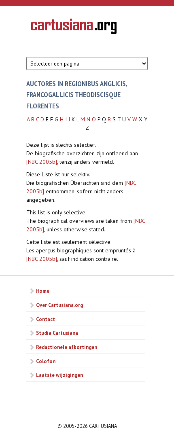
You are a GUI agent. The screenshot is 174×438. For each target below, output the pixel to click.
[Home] (73, 27)
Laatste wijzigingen (59, 375)
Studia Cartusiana (57, 333)
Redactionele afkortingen (66, 347)
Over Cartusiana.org (59, 305)
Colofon (45, 361)
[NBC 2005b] (41, 161)
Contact (45, 319)
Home (42, 291)
